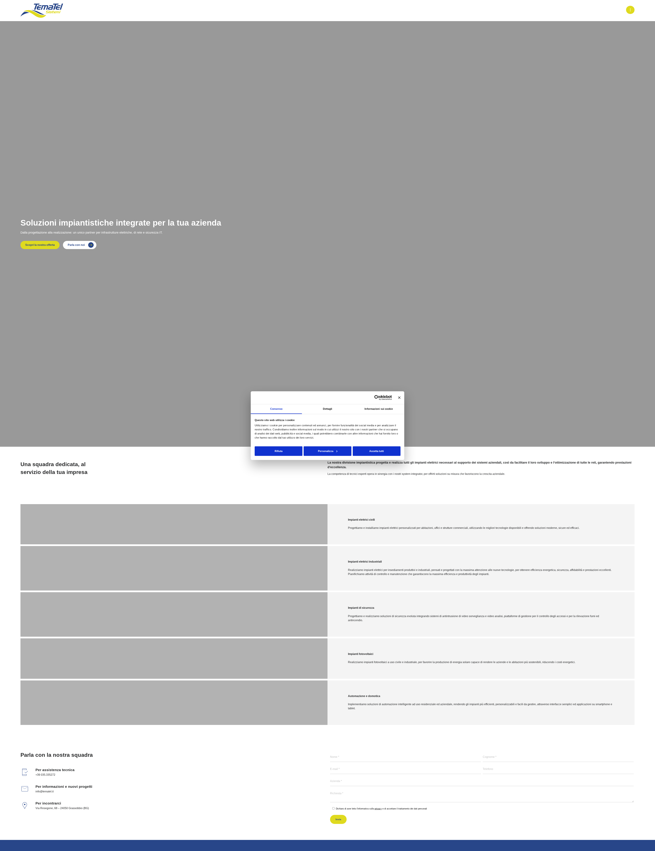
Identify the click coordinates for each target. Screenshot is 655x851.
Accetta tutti (376, 450)
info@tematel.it (44, 791)
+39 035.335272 (45, 774)
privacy (378, 808)
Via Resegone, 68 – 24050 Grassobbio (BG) (62, 808)
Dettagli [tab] (327, 408)
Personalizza (325, 450)
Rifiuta (278, 450)
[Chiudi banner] (399, 397)
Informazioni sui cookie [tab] (379, 408)
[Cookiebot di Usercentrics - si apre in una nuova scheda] (377, 397)
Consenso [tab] (276, 408)
